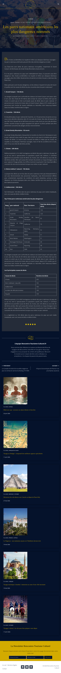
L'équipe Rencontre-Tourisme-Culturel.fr (24, 36)
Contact (4, 669)
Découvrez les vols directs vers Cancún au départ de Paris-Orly (21, 497)
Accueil (12, 22)
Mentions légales (12, 665)
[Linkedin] (31, 667)
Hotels (11, 407)
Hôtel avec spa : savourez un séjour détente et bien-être (19, 410)
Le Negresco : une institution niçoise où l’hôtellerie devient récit (22, 541)
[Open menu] (3, 4)
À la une (5, 407)
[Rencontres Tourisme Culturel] (30, 4)
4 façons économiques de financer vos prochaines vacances (47, 368)
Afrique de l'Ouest (14, 450)
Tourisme (30, 19)
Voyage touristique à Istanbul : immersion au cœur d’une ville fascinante (24, 584)
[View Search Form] (58, 4)
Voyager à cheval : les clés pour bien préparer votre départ (20, 628)
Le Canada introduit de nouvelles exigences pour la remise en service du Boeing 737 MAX (15, 368)
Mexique (11, 494)
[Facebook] (22, 667)
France (11, 538)
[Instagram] (27, 667)
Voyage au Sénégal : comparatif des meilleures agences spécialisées (23, 453)
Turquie (11, 581)
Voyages (16, 494)
